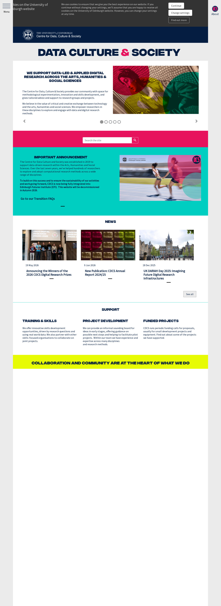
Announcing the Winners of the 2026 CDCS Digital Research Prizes (48, 272)
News (110, 221)
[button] (6, 9)
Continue (176, 5)
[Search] (135, 140)
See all (189, 294)
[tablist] (110, 122)
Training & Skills (39, 321)
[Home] (51, 34)
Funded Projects (161, 321)
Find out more (179, 20)
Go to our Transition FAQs (38, 199)
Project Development (105, 321)
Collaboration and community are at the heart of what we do (111, 362)
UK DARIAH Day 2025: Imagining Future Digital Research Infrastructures (164, 274)
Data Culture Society (109, 51)
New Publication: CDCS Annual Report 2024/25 (105, 272)
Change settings (180, 12)
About (215, 13)
